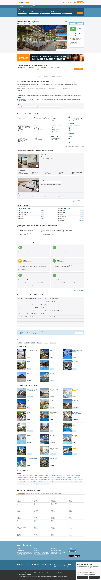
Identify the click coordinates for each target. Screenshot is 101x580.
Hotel (40, 76)
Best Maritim (29, 435)
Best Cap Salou (30, 400)
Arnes (50, 475)
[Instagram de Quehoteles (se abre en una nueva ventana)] (72, 551)
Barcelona (53, 500)
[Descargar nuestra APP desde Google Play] (71, 556)
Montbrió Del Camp (59, 479)
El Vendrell (52, 477)
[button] (80, 2)
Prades (19, 481)
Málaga (52, 517)
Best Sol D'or (75, 389)
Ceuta (70, 503)
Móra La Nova (65, 479)
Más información (59, 76)
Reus (22, 481)
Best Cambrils (75, 361)
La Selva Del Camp (25, 479)
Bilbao (70, 500)
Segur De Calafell (50, 481)
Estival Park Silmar (76, 446)
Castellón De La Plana (55, 503)
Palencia (53, 520)
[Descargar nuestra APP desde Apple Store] (77, 556)
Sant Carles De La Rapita (35, 481)
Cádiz (35, 503)
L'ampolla (69, 477)
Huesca (70, 510)
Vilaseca (34, 483)
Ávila (18, 500)
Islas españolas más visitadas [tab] (56, 493)
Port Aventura (80, 479)
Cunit (28, 477)
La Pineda (19, 479)
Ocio (31, 6)
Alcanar (31, 475)
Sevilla (52, 527)
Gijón (69, 507)
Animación (27, 342)
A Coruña (19, 496)
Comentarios (79, 29)
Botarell (60, 475)
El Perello (40, 477)
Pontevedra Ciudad (20, 524)
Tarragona (19, 475)
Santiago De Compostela (21, 527)
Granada (36, 510)
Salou (29, 481)
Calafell (64, 475)
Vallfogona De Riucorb (25, 483)
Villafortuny (39, 483)
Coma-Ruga (78, 475)
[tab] (50, 298)
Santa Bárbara (43, 481)
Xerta (47, 483)
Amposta (46, 475)
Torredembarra (72, 481)
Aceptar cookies (94, 577)
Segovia (35, 527)
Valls (31, 483)
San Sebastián (54, 524)
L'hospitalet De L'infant (76, 477)
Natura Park (52, 435)
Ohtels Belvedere (53, 423)
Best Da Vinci (75, 435)
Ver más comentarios (79, 290)
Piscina (20, 342)
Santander (70, 524)
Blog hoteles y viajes (56, 550)
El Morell (35, 477)
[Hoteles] (26, 2)
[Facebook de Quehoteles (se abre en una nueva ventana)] (70, 551)
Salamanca (36, 524)
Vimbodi (43, 483)
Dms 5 (28, 373)
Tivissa (67, 481)
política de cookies (92, 574)
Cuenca (52, 507)
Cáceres (18, 503)
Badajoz (35, 500)
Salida (42, 11)
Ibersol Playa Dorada (31, 446)
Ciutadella (52, 373)
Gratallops (65, 477)
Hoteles (18, 19)
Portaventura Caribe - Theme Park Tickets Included (54, 447)
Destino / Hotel (21, 11)
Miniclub (46, 342)
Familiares (54, 342)
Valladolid (19, 534)
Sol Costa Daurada (53, 412)
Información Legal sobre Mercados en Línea (24, 574)
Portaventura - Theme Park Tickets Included (76, 413)
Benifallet (54, 475)
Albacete (36, 496)
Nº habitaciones (54, 11)
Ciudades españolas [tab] (21, 493)
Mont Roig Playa (47, 479)
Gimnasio (40, 342)
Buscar (80, 13)
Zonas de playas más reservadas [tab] (32, 493)
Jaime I (28, 412)
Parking (33, 342)
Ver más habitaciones (79, 200)
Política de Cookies (37, 572)
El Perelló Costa (46, 477)
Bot (57, 475)
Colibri (51, 350)
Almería (70, 496)
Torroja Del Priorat (79, 481)
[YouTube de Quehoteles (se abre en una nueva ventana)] (75, 551)
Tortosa (19, 483)
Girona (18, 510)
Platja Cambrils (30, 361)
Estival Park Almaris (54, 389)
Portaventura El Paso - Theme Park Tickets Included (31, 424)
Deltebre (31, 477)
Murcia (70, 517)
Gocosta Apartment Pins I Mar (32, 351)
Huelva (52, 510)
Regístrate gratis (23, 236)
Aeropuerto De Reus (25, 475)
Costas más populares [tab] (44, 493)
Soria (69, 527)
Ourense (18, 520)
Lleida (52, 513)
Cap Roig (72, 475)
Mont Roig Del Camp (39, 479)
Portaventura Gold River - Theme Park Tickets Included (32, 390)
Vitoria (35, 534)
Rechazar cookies (82, 577)
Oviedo (35, 520)
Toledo (52, 530)
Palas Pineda (52, 400)
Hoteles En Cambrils (42, 19)
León (35, 513)
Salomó (25, 481)
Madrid (35, 517)
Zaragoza (70, 534)
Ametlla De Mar (41, 475)
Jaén (18, 513)
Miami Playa (32, 479)
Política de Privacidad (44, 572)
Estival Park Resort (53, 458)
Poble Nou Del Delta (72, 479)
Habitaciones (52, 76)
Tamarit (56, 481)
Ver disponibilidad (78, 68)
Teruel (35, 530)
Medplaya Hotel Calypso (32, 458)
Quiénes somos (20, 550)
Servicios (46, 76)
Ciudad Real (19, 507)
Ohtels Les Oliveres (76, 400)
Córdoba (36, 507)
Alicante (52, 496)
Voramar (51, 361)
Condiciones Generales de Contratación (56, 572)
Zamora (52, 534)
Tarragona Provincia (61, 481)
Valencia (70, 530)
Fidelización (37, 550)
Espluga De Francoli (58, 477)
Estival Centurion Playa (77, 350)
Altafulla (35, 475)
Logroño (70, 513)
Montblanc (52, 479)
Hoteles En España (24, 19)
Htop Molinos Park (76, 423)
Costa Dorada (20, 477)
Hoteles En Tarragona (33, 19)
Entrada (32, 11)
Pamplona (70, 520)
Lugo (18, 517)
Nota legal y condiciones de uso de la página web (25, 572)
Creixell (25, 477)
